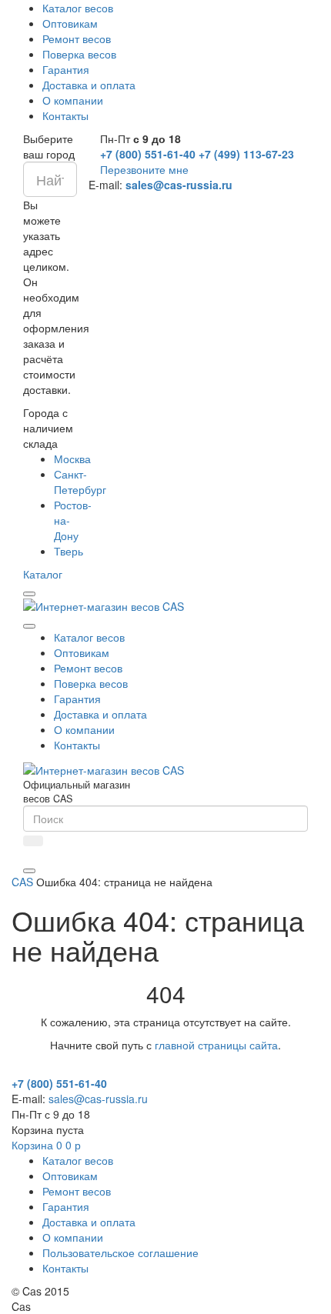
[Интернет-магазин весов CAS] (103, 604)
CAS (22, 881)
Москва (72, 458)
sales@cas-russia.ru (178, 184)
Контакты (65, 115)
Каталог (42, 574)
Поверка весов (79, 54)
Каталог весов (77, 7)
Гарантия (65, 69)
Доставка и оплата (88, 84)
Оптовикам (70, 23)
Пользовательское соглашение (120, 1252)
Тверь (68, 551)
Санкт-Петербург (80, 481)
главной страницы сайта (216, 1044)
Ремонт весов (76, 38)
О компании (72, 100)
